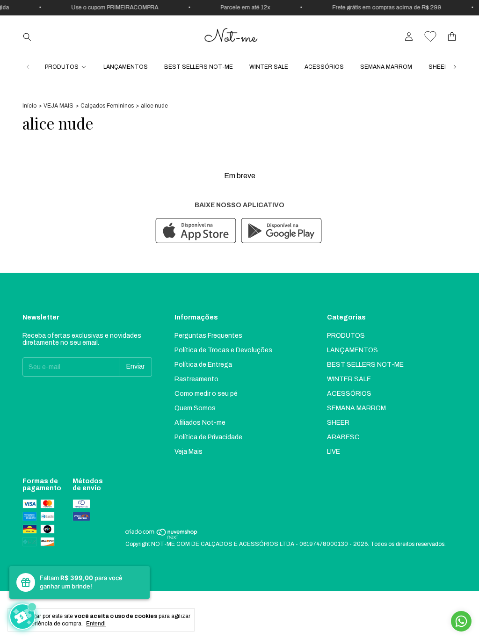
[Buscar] (27, 36)
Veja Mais (188, 451)
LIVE (333, 451)
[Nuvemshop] (161, 537)
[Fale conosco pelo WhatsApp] (461, 621)
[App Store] (196, 231)
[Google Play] (281, 231)
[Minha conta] (409, 37)
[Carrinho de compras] (452, 37)
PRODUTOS (62, 67)
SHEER (438, 67)
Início (29, 105)
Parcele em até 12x (241, 7)
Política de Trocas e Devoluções (223, 350)
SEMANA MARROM (386, 67)
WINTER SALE (268, 67)
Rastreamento (196, 379)
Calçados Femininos (107, 105)
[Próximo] (454, 67)
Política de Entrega (203, 364)
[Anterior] (28, 67)
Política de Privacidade (208, 437)
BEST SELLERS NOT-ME (198, 67)
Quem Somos (195, 408)
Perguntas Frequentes (208, 335)
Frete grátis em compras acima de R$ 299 (382, 7)
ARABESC (343, 437)
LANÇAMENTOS (125, 67)
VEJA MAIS (58, 105)
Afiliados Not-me (199, 422)
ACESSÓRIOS (324, 67)
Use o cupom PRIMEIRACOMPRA (110, 7)
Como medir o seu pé (206, 393)
